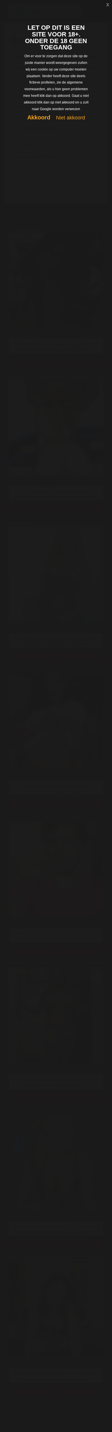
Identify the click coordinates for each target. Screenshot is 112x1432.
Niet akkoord (70, 118)
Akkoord (38, 117)
